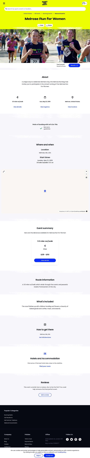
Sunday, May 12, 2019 (45, 160)
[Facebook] (68, 441)
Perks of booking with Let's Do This (45, 124)
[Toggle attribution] (87, 211)
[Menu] (17, 3)
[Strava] (81, 441)
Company (7, 435)
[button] (45, 191)
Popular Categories (11, 411)
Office (47, 435)
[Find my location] (86, 177)
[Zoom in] (86, 171)
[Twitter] (72, 441)
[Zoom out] (86, 174)
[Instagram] (76, 441)
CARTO (68, 211)
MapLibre (61, 211)
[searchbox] (45, 9)
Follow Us (69, 435)
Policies (27, 435)
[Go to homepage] (45, 3)
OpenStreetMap (75, 211)
